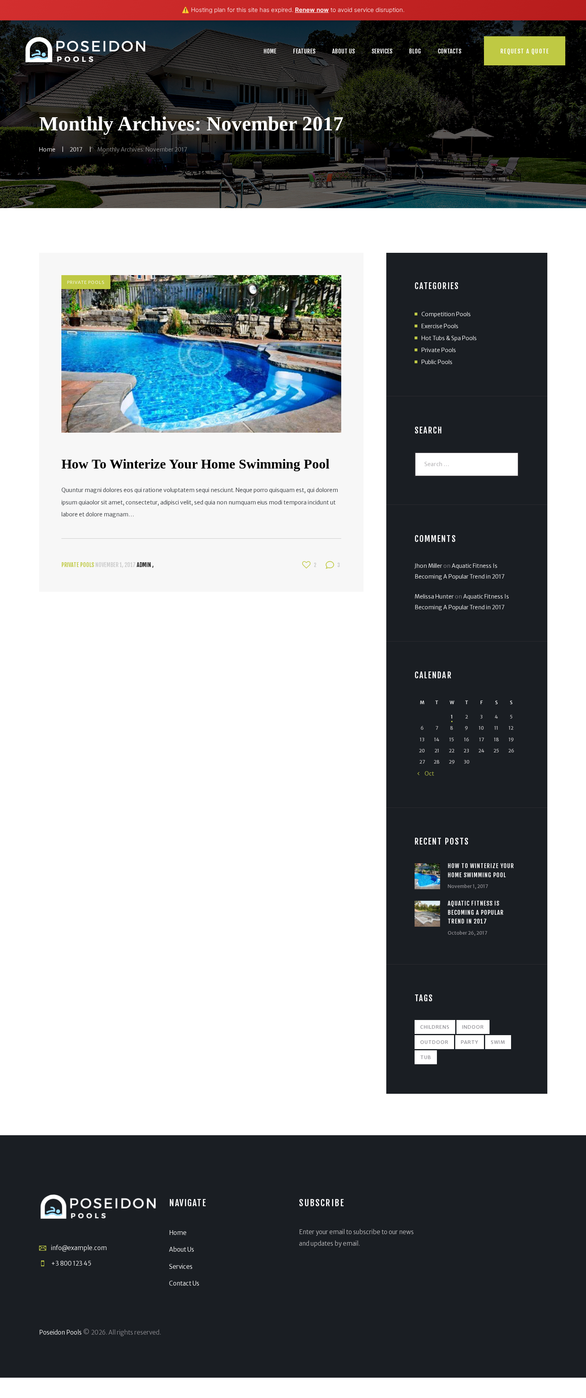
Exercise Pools (439, 326)
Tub (425, 1057)
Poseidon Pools (60, 1332)
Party (469, 1042)
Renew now (312, 10)
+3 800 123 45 (71, 1263)
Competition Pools (446, 314)
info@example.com (79, 1248)
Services (181, 1266)
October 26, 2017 (467, 933)
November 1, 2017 (115, 564)
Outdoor (434, 1042)
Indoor (473, 1027)
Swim (498, 1042)
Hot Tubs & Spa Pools (449, 338)
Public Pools (436, 362)
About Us (181, 1249)
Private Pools (86, 282)
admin (144, 564)
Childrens (435, 1027)
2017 (76, 149)
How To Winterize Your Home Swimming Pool (195, 464)
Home (47, 149)
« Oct (426, 773)
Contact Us (184, 1283)
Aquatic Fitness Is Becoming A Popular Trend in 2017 (475, 912)
